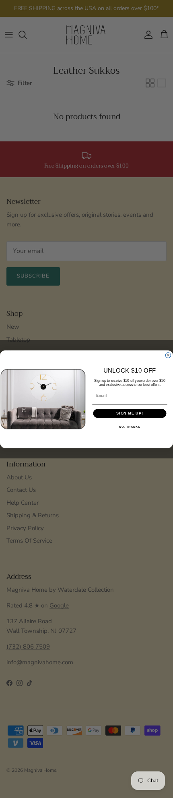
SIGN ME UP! (129, 413)
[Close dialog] (168, 355)
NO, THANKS (129, 426)
